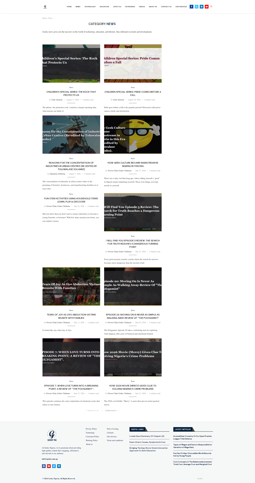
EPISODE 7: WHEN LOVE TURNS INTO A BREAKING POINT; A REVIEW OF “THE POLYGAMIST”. (71, 387)
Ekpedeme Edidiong (57, 173)
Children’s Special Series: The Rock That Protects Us (71, 93)
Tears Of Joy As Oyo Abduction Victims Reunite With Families (71, 316)
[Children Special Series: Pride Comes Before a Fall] (133, 63)
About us (89, 444)
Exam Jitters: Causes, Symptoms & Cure (147, 442)
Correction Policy (92, 436)
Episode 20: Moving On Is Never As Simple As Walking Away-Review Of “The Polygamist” (133, 316)
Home (69, 7)
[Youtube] (207, 6)
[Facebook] (191, 6)
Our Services (181, 7)
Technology (90, 7)
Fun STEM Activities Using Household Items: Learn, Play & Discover (71, 200)
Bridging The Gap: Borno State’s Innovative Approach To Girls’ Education (148, 449)
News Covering (112, 429)
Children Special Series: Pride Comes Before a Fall (133, 93)
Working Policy (92, 440)
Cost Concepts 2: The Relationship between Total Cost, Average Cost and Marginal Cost (192, 463)
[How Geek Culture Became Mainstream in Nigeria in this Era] (133, 134)
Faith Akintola (57, 99)
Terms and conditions (115, 440)
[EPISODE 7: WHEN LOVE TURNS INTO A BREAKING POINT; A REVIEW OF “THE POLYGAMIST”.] (71, 357)
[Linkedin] (201, 6)
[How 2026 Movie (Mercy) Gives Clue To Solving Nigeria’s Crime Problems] (133, 357)
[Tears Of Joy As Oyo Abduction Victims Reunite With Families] (71, 286)
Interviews (130, 7)
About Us (153, 7)
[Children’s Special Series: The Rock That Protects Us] (71, 63)
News (78, 7)
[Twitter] (196, 6)
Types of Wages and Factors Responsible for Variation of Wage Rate (192, 445)
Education (104, 7)
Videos (142, 7)
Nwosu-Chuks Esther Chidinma (119, 170)
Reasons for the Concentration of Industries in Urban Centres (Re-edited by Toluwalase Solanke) (71, 166)
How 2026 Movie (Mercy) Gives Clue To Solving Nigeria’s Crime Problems (132, 387)
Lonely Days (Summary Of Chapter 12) (146, 436)
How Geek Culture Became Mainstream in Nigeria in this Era (133, 164)
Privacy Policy (91, 429)
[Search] (211, 6)
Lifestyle (117, 7)
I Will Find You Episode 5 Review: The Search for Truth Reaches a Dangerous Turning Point (133, 244)
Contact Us (166, 7)
